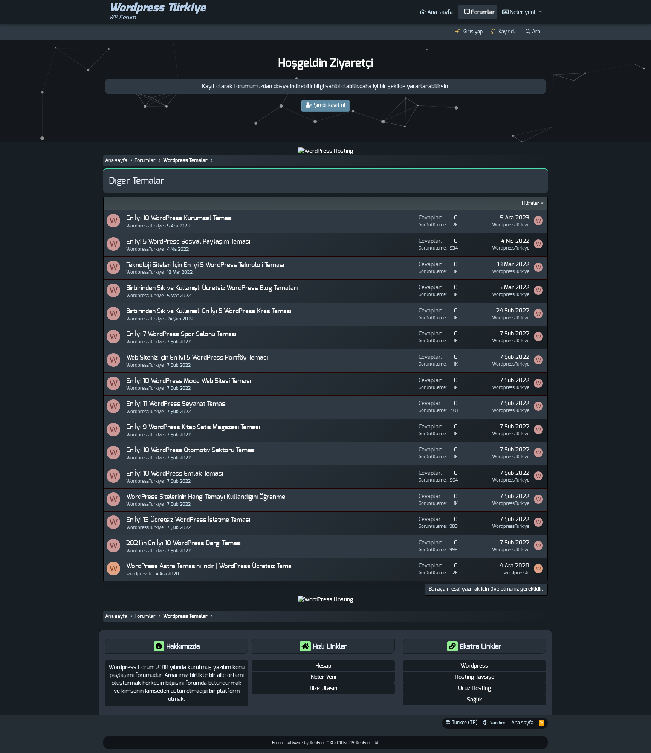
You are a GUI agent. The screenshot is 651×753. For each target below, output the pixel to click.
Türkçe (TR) (464, 722)
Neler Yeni (323, 677)
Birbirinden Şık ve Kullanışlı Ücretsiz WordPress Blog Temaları (212, 288)
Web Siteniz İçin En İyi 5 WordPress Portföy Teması (197, 357)
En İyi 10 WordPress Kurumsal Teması (179, 218)
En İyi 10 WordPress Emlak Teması (174, 473)
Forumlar (483, 12)
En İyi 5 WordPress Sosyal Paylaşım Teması (188, 241)
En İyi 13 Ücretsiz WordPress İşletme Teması (188, 520)
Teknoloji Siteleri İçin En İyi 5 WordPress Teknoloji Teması (205, 265)
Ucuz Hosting (474, 688)
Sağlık (474, 700)
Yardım (498, 723)
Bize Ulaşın (323, 688)
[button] (540, 12)
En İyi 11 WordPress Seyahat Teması (176, 404)
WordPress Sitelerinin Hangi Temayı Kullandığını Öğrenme (205, 497)
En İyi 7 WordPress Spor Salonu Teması (181, 334)
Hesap (323, 666)
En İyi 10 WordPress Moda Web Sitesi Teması (188, 381)
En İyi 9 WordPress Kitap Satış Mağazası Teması (193, 427)
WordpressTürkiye (145, 226)
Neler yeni (522, 12)
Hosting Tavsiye (474, 677)
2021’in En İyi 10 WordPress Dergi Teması (183, 543)
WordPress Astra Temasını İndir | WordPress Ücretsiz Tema (209, 566)
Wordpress (474, 666)
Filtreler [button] (530, 203)
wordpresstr (516, 572)
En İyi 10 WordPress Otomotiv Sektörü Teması (190, 450)
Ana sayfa (440, 12)
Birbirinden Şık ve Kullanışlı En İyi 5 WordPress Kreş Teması (208, 311)
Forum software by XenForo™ (325, 743)
